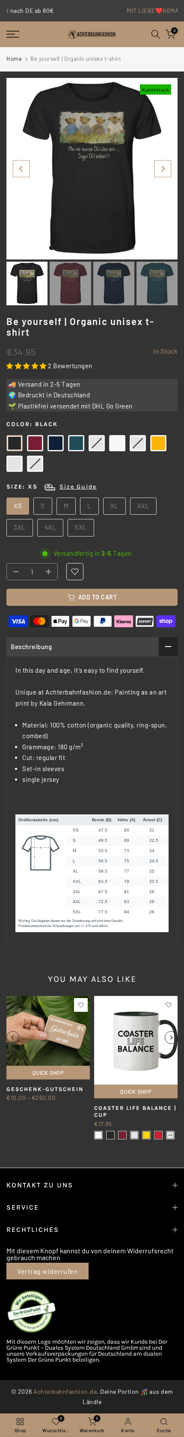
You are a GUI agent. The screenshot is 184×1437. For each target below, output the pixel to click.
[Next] (162, 168)
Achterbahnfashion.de (65, 1391)
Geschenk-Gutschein (44, 1088)
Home (14, 58)
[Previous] (21, 168)
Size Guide (78, 486)
